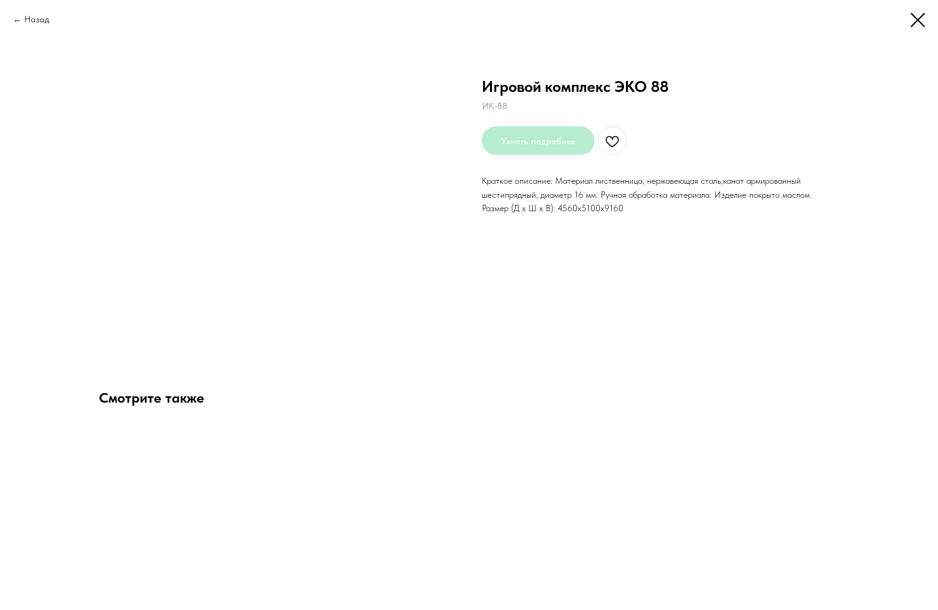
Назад (36, 19)
